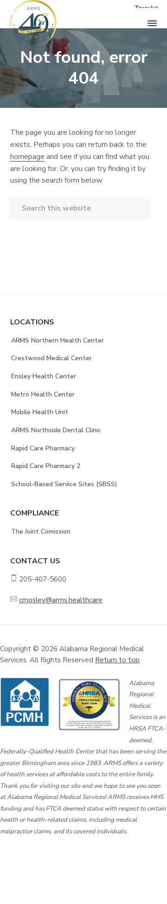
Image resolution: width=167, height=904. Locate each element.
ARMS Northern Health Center (57, 340)
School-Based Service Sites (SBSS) (64, 484)
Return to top (117, 660)
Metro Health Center (43, 394)
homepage (27, 157)
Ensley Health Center (43, 376)
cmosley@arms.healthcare (61, 600)
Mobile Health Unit (39, 412)
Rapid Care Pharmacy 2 (45, 466)
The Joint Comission (41, 531)
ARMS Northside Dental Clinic (56, 430)
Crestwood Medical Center (51, 358)
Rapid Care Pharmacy (43, 448)
